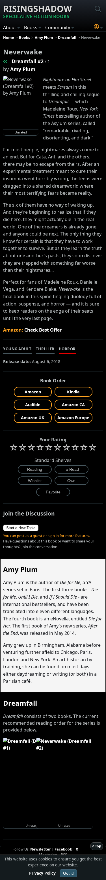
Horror (67, 348)
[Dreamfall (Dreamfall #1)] (6, 61)
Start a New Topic (20, 528)
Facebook (63, 849)
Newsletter (40, 849)
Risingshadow (37, 11)
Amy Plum (22, 69)
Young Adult (17, 348)
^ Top (96, 846)
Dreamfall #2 (28, 61)
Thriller (45, 348)
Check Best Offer (43, 330)
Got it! (68, 873)
